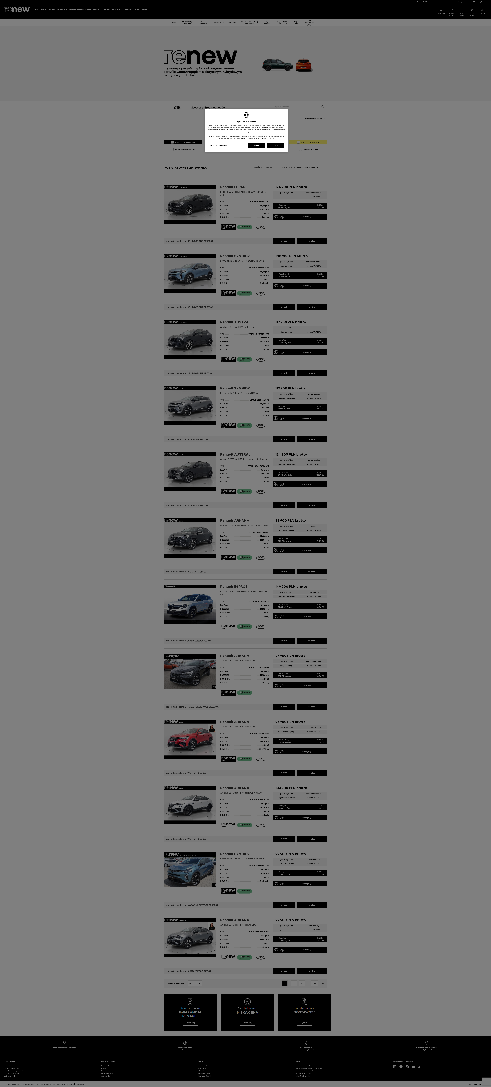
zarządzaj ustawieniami (218, 145)
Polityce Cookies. (268, 138)
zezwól (275, 145)
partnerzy (223, 125)
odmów (256, 145)
